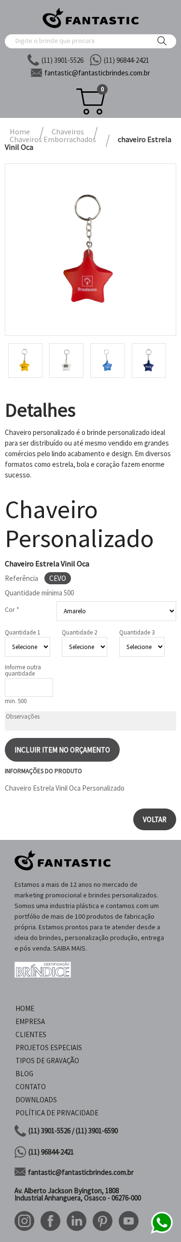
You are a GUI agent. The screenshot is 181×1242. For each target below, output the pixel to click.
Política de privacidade (56, 1112)
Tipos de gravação (47, 1060)
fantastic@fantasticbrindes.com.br (81, 1172)
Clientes (30, 1034)
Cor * (12, 609)
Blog (24, 1073)
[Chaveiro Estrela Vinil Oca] (90, 249)
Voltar (155, 819)
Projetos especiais (48, 1047)
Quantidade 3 (136, 632)
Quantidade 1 (22, 632)
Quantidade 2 (79, 632)
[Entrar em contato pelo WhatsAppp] (162, 1232)
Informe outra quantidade (23, 670)
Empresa (30, 1021)
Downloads (36, 1099)
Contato (30, 1086)
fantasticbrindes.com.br (97, 72)
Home (24, 1008)
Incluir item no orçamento (62, 749)
